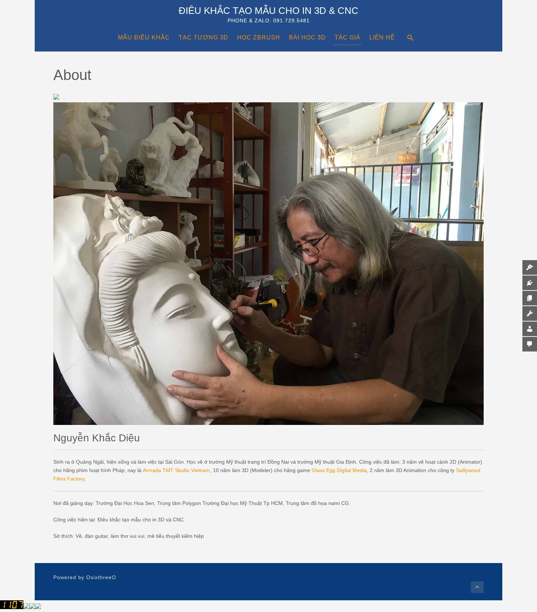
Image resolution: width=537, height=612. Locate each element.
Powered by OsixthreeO (84, 577)
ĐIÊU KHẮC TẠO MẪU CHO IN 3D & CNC (268, 10)
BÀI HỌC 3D (307, 37)
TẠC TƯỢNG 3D (203, 37)
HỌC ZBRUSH (258, 37)
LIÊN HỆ (382, 37)
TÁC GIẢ (348, 37)
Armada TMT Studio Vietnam (176, 470)
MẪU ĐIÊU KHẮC (144, 37)
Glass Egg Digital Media (339, 470)
